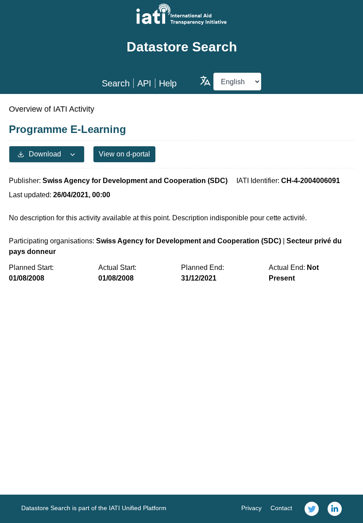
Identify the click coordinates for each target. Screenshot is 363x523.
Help (168, 83)
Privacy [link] (251, 507)
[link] (312, 509)
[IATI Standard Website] (181, 14)
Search (116, 83)
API (144, 83)
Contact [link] (281, 507)
